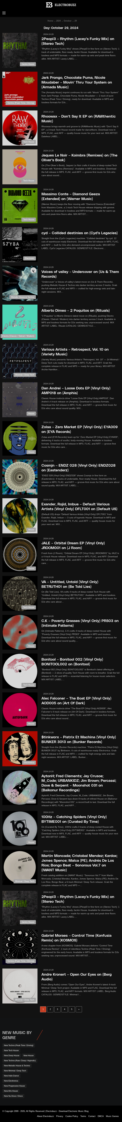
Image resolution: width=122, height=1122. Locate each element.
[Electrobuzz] (61, 5)
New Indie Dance (11, 1076)
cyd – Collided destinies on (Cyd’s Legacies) (79, 233)
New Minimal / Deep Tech (15, 1071)
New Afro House (11, 1091)
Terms (83, 1116)
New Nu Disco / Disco (13, 1096)
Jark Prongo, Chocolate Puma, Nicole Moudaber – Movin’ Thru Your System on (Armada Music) (76, 82)
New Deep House (11, 1055)
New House (29, 1055)
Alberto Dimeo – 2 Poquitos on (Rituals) (75, 310)
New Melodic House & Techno (17, 1066)
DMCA (101, 1116)
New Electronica (11, 1081)
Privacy (59, 1116)
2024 (58, 21)
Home (50, 21)
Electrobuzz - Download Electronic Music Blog (67, 1111)
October (67, 21)
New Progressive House (14, 1086)
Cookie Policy (71, 1116)
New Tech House (11, 1050)
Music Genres (112, 1116)
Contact (91, 1116)
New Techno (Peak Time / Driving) (18, 1045)
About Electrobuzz (45, 1116)
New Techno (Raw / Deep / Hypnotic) (20, 1060)
